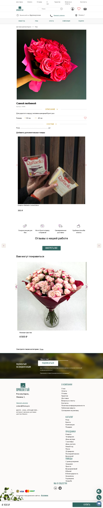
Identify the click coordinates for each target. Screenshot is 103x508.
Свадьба (69, 481)
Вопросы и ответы (68, 401)
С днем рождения (72, 461)
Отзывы (39, 2)
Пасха (68, 449)
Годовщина (70, 478)
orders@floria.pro (23, 406)
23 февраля (70, 451)
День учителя (70, 444)
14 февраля (70, 437)
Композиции (66, 21)
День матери (70, 439)
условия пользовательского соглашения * (58, 373)
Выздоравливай (71, 469)
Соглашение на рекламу (70, 410)
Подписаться (48, 363)
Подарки (81, 21)
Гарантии (57, 2)
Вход (72, 8)
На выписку (70, 476)
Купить (87, 505)
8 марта (68, 434)
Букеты (51, 21)
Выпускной (69, 456)
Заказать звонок (59, 15)
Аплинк (44, 495)
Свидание (69, 464)
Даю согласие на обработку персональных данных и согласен (61, 369)
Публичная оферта (68, 408)
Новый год (22, 21)
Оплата (29, 2)
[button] (99, 246)
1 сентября (70, 442)
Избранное (78, 8)
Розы (36, 21)
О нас (63, 389)
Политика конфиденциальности (73, 406)
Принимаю (55, 373)
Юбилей (68, 471)
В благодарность (72, 474)
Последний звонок (72, 454)
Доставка (19, 2)
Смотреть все (51, 248)
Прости (68, 466)
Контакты (83, 2)
